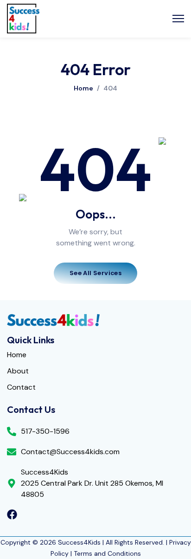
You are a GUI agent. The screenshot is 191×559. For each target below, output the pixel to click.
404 (110, 88)
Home (83, 88)
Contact (21, 388)
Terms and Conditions (107, 553)
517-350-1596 (45, 431)
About (18, 371)
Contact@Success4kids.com (70, 451)
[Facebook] (12, 514)
